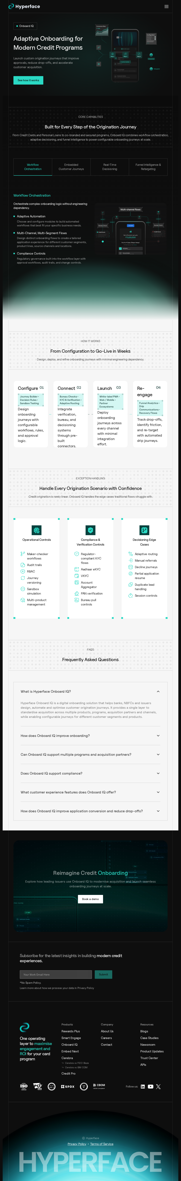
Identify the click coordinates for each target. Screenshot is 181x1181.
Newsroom (145, 1062)
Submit (106, 992)
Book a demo (90, 916)
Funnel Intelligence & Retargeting (148, 167)
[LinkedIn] (140, 1104)
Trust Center (147, 1075)
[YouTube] (148, 1104)
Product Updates (148, 1069)
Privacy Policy (77, 1160)
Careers (103, 1055)
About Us (104, 1048)
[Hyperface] (26, 6)
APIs (141, 1082)
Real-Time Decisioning (109, 167)
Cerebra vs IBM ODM (71, 1084)
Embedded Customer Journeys (71, 167)
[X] (156, 1104)
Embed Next (67, 1069)
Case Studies (147, 1055)
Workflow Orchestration (33, 167)
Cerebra (64, 1075)
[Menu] (166, 6)
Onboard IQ (67, 1062)
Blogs (141, 1048)
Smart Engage (68, 1055)
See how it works (28, 80)
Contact (103, 1062)
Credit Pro (66, 1091)
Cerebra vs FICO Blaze (71, 1080)
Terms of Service (101, 1160)
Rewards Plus (68, 1048)
